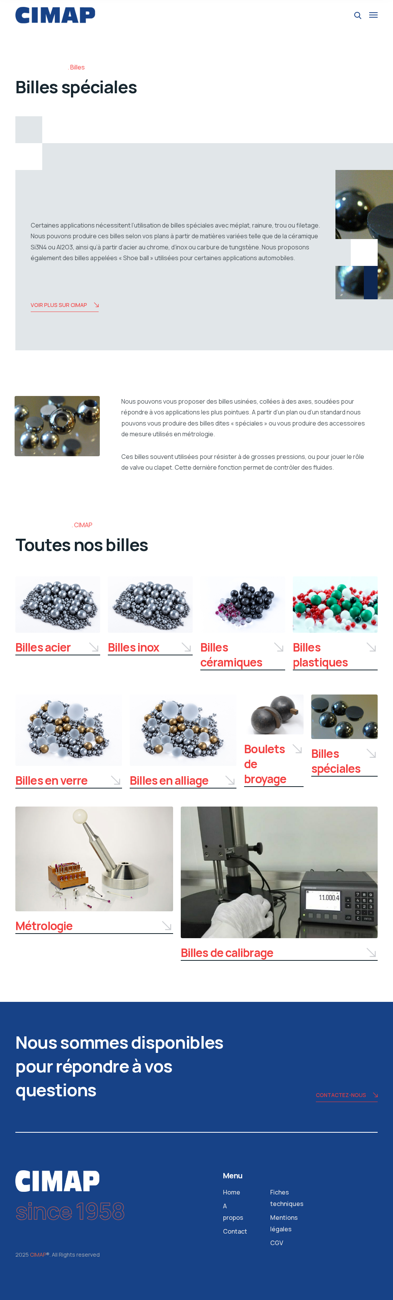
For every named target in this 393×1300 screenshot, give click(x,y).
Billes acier (43, 647)
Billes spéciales (335, 761)
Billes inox (133, 647)
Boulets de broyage (265, 763)
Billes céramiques (231, 655)
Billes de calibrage (227, 952)
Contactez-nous (341, 1095)
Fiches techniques (287, 1198)
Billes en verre (51, 780)
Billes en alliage (169, 780)
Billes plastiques (320, 655)
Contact (235, 1231)
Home (231, 1192)
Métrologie (44, 925)
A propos (233, 1212)
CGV (276, 1243)
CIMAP (38, 1254)
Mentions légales (284, 1223)
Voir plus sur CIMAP (59, 305)
